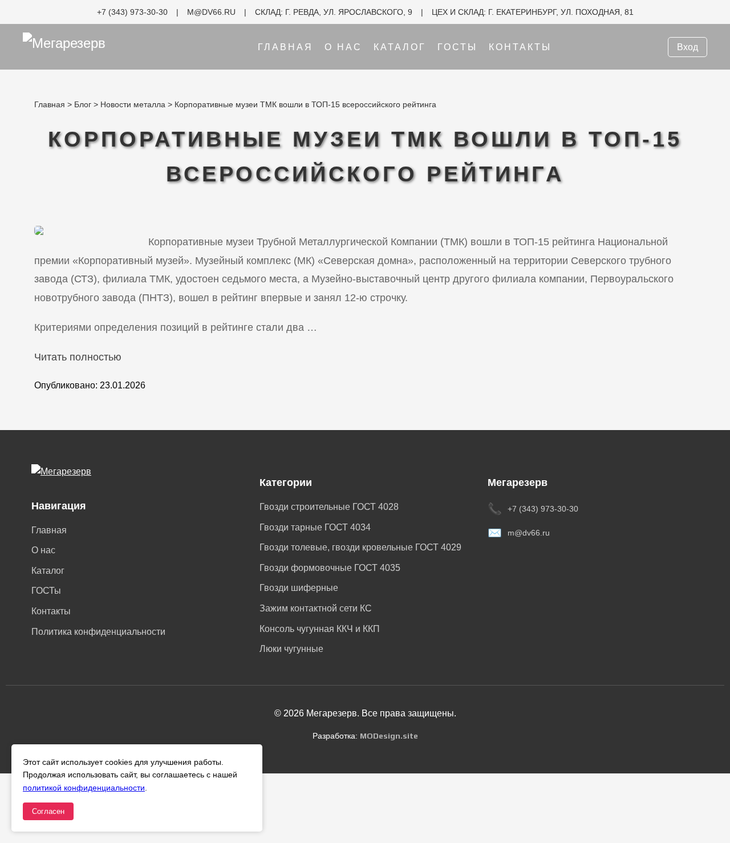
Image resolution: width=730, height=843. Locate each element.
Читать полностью (77, 357)
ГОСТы (457, 47)
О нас (343, 47)
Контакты (520, 47)
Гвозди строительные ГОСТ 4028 (329, 507)
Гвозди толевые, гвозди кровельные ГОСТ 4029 (360, 547)
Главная (285, 47)
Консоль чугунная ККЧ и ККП (319, 629)
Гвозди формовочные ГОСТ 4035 (329, 568)
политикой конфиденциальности (84, 787)
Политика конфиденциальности (98, 632)
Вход (687, 47)
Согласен (48, 811)
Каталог (400, 47)
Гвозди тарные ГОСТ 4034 (315, 527)
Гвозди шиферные (298, 588)
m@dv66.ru (529, 532)
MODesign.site (389, 735)
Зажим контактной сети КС (315, 608)
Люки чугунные (291, 649)
